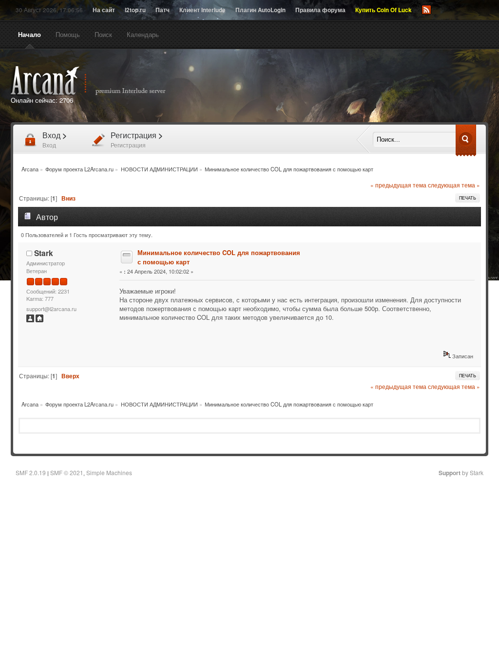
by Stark (461, 472)
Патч (162, 10)
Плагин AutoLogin (260, 10)
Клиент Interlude (202, 10)
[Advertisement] (361, 86)
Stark (43, 253)
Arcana (98, 80)
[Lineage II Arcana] (39, 320)
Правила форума (320, 10)
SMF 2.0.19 (31, 472)
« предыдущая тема (398, 185)
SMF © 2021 (66, 472)
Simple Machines (109, 472)
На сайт (104, 10)
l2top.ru (135, 10)
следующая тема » (454, 185)
